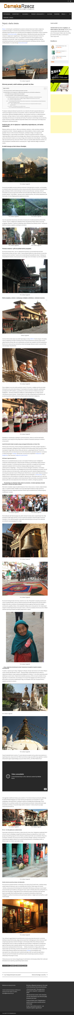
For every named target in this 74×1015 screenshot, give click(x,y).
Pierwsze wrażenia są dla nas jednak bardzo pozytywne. (17, 95)
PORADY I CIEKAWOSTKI (37, 14)
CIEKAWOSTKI (19, 965)
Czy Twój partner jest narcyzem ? (12, 974)
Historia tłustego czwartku (39, 974)
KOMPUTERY (15, 14)
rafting (28, 950)
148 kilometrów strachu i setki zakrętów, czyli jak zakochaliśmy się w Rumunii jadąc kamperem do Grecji (36, 996)
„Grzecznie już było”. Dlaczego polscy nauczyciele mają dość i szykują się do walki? (35, 990)
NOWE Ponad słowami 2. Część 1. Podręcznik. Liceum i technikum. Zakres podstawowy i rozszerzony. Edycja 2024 (61, 51)
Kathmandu (39, 474)
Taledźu (14, 453)
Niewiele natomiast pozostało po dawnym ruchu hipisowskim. (20, 107)
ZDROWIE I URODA (8, 17)
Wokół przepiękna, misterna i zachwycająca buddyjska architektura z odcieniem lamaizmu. (25, 97)
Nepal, (4, 29)
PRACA (63, 14)
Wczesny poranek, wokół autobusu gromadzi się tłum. (16, 90)
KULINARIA (25, 14)
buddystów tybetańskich (21, 455)
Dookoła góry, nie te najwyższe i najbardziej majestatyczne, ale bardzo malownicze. (22, 92)
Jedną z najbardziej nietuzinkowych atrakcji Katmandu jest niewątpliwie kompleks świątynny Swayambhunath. (25, 104)
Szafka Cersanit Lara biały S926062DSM (61, 56)
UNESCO (32, 339)
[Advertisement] (61, 103)
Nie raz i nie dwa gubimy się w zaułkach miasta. (18, 106)
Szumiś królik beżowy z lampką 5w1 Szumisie (61, 45)
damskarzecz (13, 1013)
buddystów (5, 455)
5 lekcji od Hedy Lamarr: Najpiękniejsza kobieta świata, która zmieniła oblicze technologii (35, 1002)
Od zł (59, 47)
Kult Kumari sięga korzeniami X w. (15, 99)
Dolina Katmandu (12, 34)
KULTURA (49, 14)
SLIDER (25, 965)
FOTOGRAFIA (6, 14)
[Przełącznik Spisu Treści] (44, 88)
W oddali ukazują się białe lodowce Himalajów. (15, 94)
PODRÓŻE (56, 14)
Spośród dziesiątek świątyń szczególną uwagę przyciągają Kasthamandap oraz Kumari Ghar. (25, 98)
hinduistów (38, 453)
